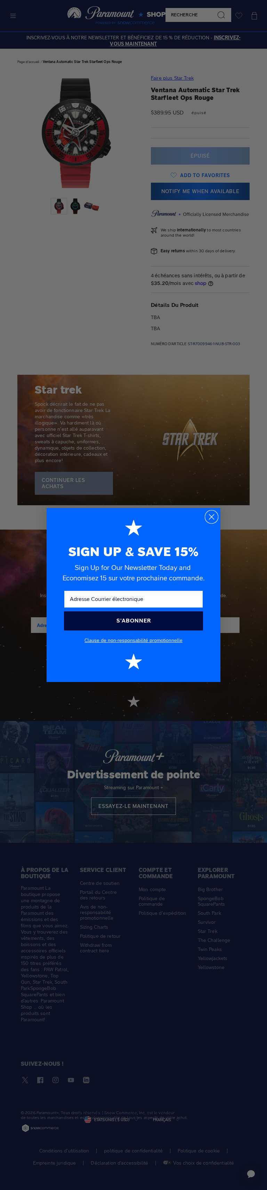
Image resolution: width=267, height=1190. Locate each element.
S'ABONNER (133, 620)
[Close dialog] (211, 517)
